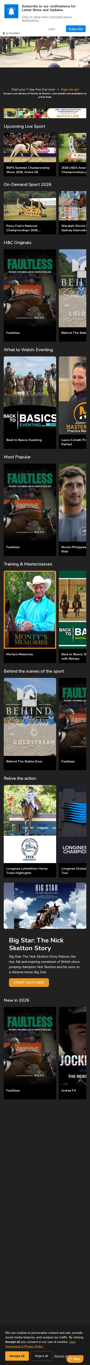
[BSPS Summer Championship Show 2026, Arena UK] (30, 147)
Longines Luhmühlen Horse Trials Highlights (26, 871)
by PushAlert (13, 33)
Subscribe (76, 28)
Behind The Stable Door (24, 761)
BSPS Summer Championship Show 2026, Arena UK (28, 170)
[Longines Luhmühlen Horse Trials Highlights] (30, 824)
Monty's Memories (19, 654)
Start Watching (29, 982)
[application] (45, 42)
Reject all (41, 1356)
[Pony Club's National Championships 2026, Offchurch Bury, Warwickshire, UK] (30, 205)
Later (51, 28)
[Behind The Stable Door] (30, 717)
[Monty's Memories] (30, 610)
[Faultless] (30, 288)
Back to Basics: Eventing (24, 440)
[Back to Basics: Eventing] (30, 395)
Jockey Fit (68, 1090)
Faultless (13, 333)
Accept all (17, 1356)
